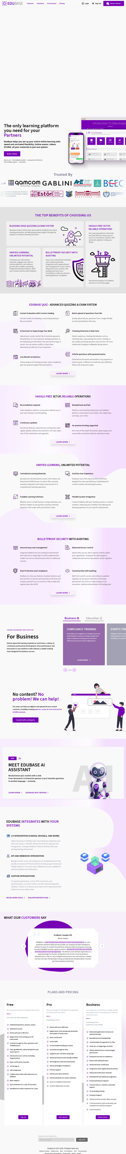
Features (30, 3)
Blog (61, 1151)
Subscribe (81, 1140)
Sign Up (98, 3)
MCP (75, 1151)
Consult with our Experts (25, 720)
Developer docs (14, 898)
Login (87, 3)
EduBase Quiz (55, 1151)
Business (70, 618)
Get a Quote (63, 1117)
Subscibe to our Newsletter (47, 1136)
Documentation (82, 1151)
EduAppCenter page (38, 898)
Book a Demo (115, 3)
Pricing (62, 3)
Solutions (40, 3)
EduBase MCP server (36, 793)
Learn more (82, 660)
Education (92, 618)
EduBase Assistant (44, 1151)
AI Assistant (51, 3)
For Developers (68, 1151)
